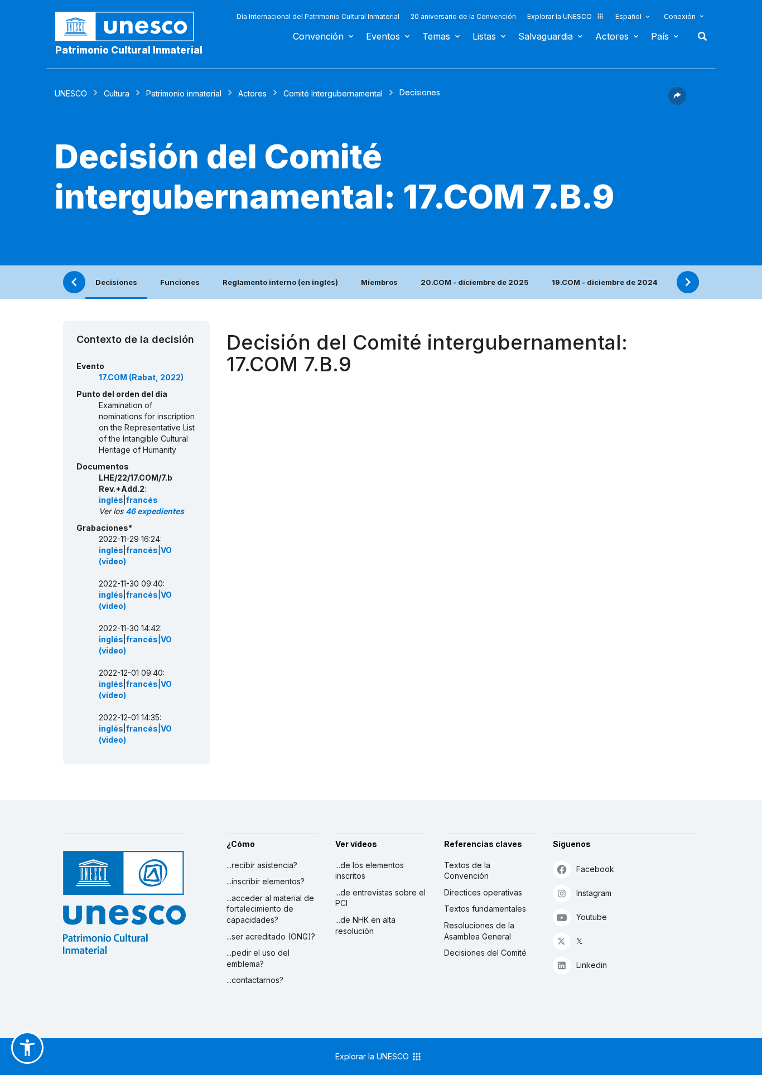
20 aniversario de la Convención (463, 16)
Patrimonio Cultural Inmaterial (128, 50)
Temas (436, 36)
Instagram (593, 893)
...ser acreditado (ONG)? (270, 936)
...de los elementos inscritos (369, 870)
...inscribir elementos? (265, 881)
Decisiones (116, 282)
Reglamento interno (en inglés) (280, 282)
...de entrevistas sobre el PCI (380, 898)
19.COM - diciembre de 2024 (605, 282)
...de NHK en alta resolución (365, 925)
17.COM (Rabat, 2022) (141, 377)
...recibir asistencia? (261, 865)
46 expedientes (155, 511)
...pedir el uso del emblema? (258, 958)
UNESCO (71, 93)
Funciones (180, 282)
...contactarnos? (254, 980)
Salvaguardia (545, 36)
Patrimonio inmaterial (183, 93)
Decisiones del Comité (485, 952)
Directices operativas (483, 892)
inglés (111, 500)
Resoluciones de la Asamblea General (479, 931)
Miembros (379, 282)
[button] (677, 101)
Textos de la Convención (467, 870)
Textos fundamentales (485, 908)
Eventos (383, 36)
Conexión (680, 16)
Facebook (595, 869)
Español (628, 16)
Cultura (116, 93)
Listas (484, 36)
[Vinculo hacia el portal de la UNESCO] (130, 26)
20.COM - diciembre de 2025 (475, 282)
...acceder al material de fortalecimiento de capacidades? (270, 908)
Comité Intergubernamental (333, 93)
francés (142, 500)
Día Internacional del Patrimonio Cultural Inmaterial (318, 16)
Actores (612, 36)
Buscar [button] (699, 36)
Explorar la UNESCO (559, 16)
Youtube (591, 917)
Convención (318, 36)
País (660, 36)
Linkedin (591, 965)
